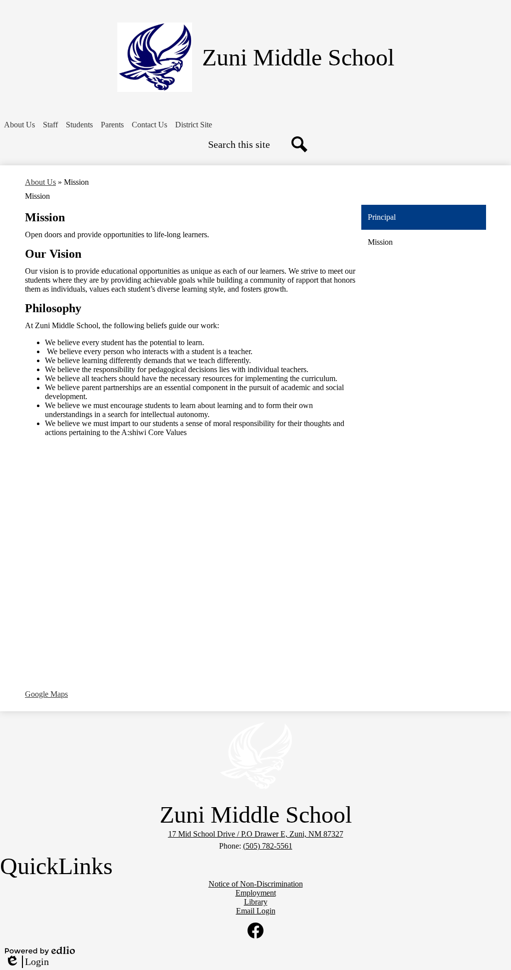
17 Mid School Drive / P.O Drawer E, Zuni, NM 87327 (255, 834)
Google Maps (46, 694)
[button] (19, 124)
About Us (40, 182)
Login (27, 962)
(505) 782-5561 (267, 846)
